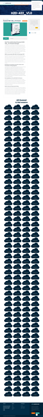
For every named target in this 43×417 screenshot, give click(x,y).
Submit (36, 27)
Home (18, 10)
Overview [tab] (6, 38)
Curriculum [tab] (11, 38)
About (12, 405)
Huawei (7, 19)
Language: (33, 32)
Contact (22, 405)
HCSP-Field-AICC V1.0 (23, 10)
